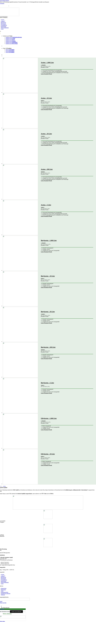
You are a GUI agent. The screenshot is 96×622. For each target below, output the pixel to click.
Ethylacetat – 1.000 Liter (49, 418)
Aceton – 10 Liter (46, 98)
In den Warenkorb (45, 73)
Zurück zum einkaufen (16, 611)
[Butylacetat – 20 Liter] (20, 324)
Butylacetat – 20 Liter (48, 311)
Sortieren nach (14, 37)
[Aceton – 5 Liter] (20, 218)
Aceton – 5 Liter (46, 205)
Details (50, 73)
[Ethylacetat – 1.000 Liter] (20, 431)
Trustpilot (2, 3)
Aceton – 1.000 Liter (47, 62)
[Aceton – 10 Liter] (20, 111)
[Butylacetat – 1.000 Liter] (20, 253)
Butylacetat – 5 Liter (47, 383)
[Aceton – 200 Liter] (20, 182)
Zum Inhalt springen (4, 0)
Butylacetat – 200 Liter (48, 347)
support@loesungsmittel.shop (15, 5)
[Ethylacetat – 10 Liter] (20, 467)
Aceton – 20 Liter (46, 134)
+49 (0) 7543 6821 (4, 5)
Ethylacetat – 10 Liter (48, 454)
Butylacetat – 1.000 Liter (49, 240)
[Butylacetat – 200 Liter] (20, 360)
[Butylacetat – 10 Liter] (20, 289)
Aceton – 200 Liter (47, 169)
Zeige (10, 49)
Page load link (3, 602)
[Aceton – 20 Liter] (20, 146)
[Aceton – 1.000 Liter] (20, 75)
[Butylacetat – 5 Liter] (20, 395)
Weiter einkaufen (7, 613)
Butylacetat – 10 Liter (48, 276)
